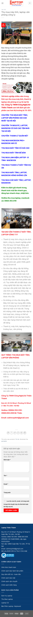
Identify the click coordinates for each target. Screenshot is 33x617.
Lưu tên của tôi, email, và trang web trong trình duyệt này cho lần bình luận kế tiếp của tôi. (16, 503)
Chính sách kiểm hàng (9, 585)
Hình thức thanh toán (8, 567)
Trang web (7, 492)
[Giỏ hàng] (30, 3)
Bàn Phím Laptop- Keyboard (11, 606)
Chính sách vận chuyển (9, 581)
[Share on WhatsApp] (8, 432)
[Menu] (2, 3)
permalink (4, 441)
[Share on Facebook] (11, 432)
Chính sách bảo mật (8, 578)
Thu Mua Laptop (7, 599)
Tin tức (3, 9)
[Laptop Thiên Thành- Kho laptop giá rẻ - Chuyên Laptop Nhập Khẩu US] (16, 3)
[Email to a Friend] (18, 432)
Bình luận (7, 459)
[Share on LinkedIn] (24, 432)
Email (6, 484)
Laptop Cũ (5, 603)
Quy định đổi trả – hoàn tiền (11, 574)
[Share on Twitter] (14, 432)
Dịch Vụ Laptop (6, 596)
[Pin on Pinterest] (21, 432)
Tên (5, 475)
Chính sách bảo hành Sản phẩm (12, 571)
